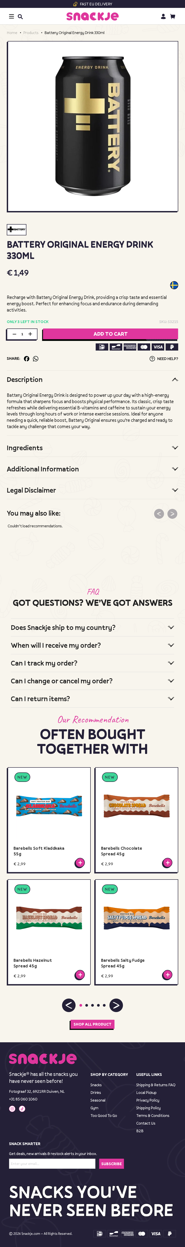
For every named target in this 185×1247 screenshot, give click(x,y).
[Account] (163, 16)
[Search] (20, 16)
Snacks (96, 1084)
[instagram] (12, 1109)
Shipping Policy (148, 1107)
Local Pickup (146, 1092)
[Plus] (30, 334)
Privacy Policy (147, 1100)
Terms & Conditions (152, 1115)
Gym (94, 1107)
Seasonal (97, 1100)
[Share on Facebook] (26, 358)
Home (12, 33)
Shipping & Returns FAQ (156, 1084)
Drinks (95, 1092)
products (31, 33)
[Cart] (172, 16)
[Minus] (14, 334)
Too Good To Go (103, 1115)
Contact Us (145, 1123)
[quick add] (80, 862)
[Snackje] (93, 16)
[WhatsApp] (35, 358)
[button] (69, 1005)
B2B (139, 1130)
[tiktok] (22, 1109)
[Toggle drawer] (11, 16)
